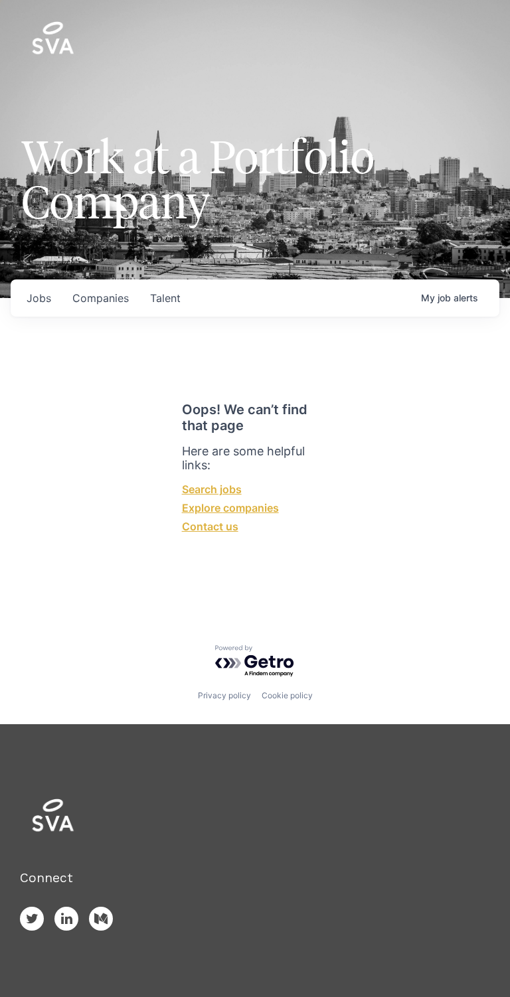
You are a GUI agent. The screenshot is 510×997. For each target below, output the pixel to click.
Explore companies (230, 507)
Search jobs (212, 489)
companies (100, 298)
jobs (39, 298)
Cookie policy (287, 695)
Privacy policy (224, 695)
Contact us (210, 526)
